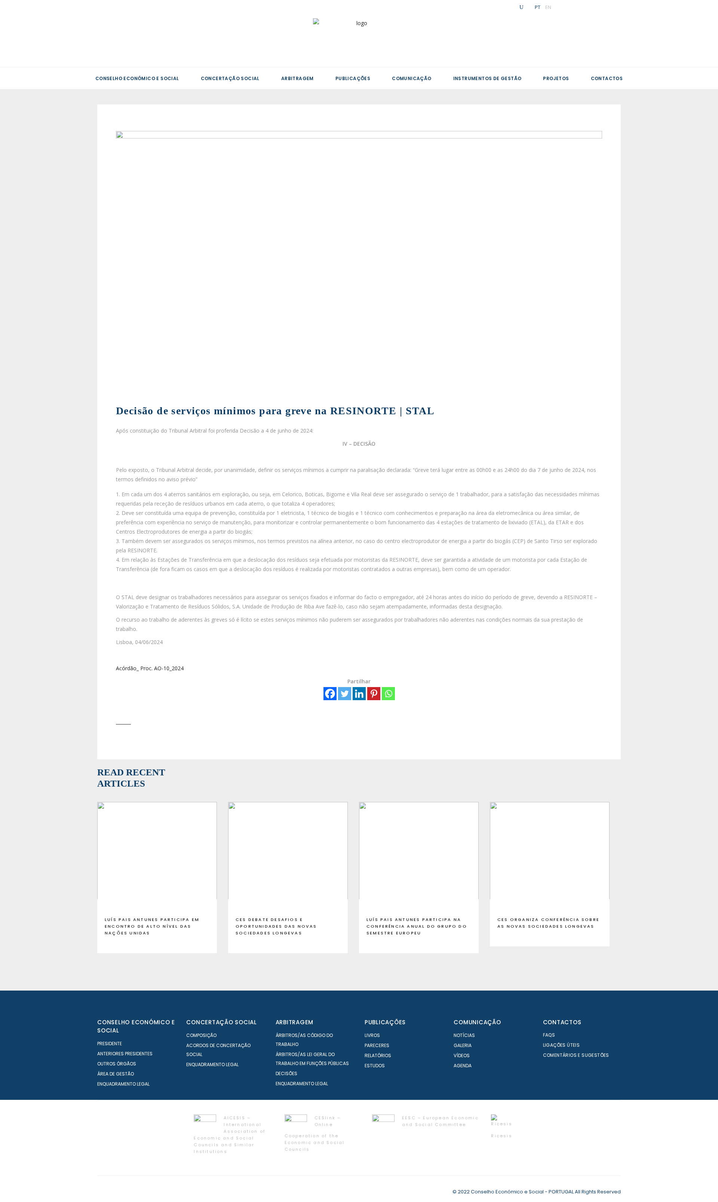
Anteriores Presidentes (125, 1053)
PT (537, 7)
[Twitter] (344, 693)
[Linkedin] (359, 693)
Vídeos (462, 1055)
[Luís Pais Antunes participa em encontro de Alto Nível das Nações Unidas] (157, 856)
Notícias (464, 1035)
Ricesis (501, 1136)
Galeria (463, 1045)
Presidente (109, 1043)
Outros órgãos (116, 1064)
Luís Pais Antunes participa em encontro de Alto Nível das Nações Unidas (152, 926)
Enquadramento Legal (123, 1084)
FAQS (549, 1035)
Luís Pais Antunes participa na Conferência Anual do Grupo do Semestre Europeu (416, 926)
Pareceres (377, 1045)
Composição (201, 1035)
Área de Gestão (115, 1074)
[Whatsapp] (388, 693)
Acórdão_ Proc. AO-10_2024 (150, 668)
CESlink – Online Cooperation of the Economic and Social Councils (315, 1133)
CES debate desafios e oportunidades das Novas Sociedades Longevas (276, 926)
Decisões (286, 1073)
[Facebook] (330, 693)
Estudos (375, 1065)
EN (548, 7)
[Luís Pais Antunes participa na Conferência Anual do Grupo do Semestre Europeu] (419, 856)
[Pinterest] (373, 693)
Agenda (463, 1065)
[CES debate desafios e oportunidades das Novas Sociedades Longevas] (288, 856)
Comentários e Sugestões (576, 1055)
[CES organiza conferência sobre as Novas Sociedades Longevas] (550, 856)
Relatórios (378, 1055)
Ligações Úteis (561, 1045)
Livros (372, 1035)
